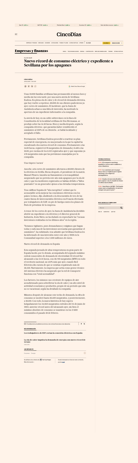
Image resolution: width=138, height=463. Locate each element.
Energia (82, 51)
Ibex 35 (21, 25)
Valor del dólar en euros (107, 25)
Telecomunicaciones (73, 51)
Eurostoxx (106, 211)
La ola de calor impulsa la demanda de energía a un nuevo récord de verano (54, 341)
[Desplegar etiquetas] (85, 353)
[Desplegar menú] (16, 34)
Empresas (27, 353)
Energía (33, 353)
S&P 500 (39, 25)
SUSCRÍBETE (106, 43)
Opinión (81, 43)
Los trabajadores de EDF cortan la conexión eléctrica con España (53, 333)
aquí (63, 362)
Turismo (110, 51)
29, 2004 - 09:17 (30, 81)
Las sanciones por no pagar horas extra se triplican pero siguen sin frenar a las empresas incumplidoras (109, 172)
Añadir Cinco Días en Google (78, 86)
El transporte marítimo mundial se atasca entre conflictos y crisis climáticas (110, 164)
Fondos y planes (63, 43)
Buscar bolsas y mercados (107, 202)
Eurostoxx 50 (82, 25)
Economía (47, 43)
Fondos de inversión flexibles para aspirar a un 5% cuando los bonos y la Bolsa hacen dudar (110, 180)
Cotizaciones (54, 43)
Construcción (89, 51)
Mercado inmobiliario (101, 51)
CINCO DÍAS (28, 79)
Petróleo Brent (61, 25)
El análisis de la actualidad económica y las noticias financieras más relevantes (48, 324)
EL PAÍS (88, 42)
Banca (64, 51)
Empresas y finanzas (31, 43)
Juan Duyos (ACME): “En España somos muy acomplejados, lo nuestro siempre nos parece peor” (110, 188)
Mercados (41, 43)
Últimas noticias (73, 43)
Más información (28, 362)
